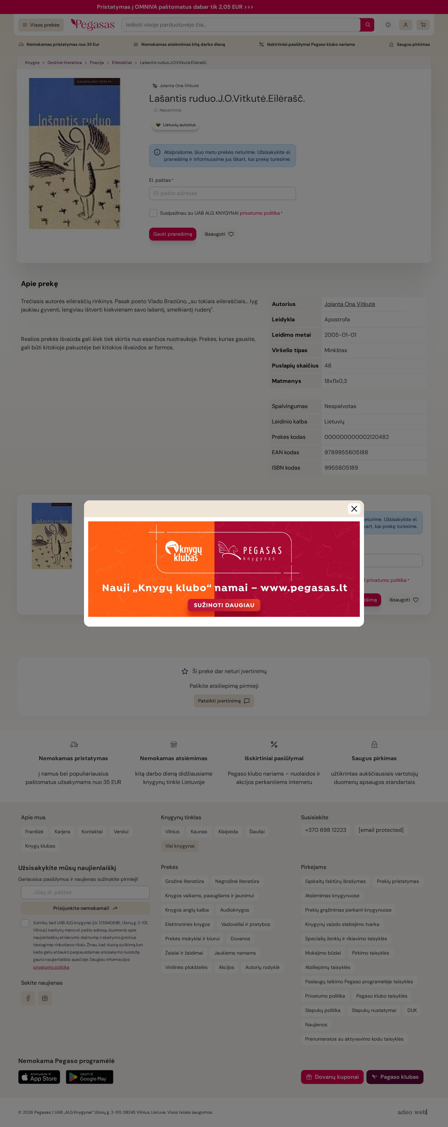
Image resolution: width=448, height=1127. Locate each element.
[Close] (354, 508)
